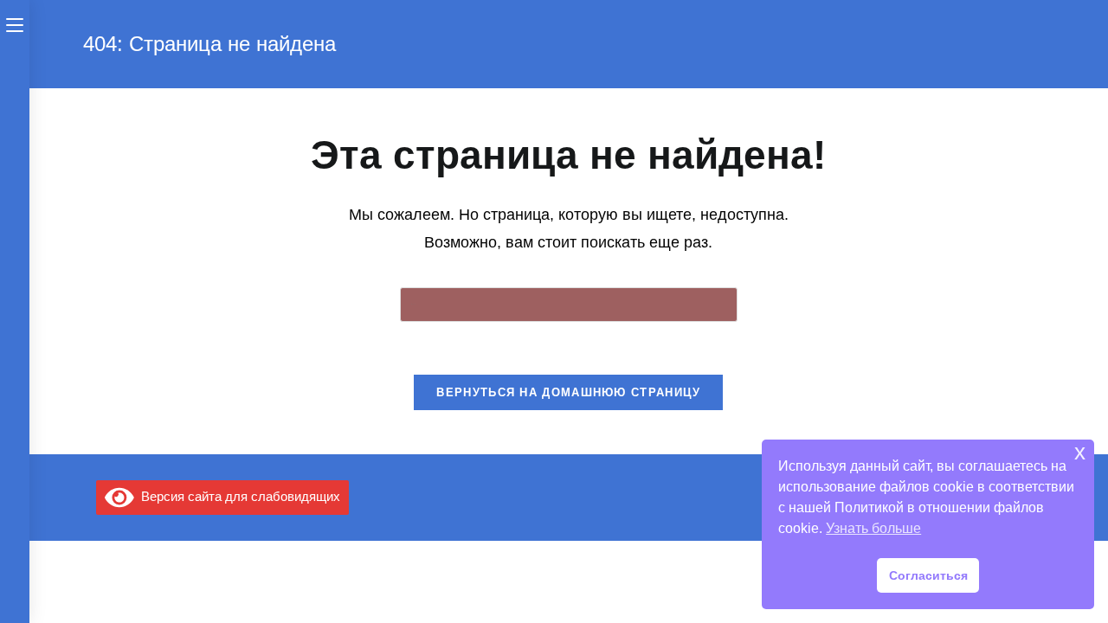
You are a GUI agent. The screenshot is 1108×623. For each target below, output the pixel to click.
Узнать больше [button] (873, 528)
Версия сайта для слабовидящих (237, 496)
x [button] (1079, 452)
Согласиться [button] (928, 575)
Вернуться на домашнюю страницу (568, 392)
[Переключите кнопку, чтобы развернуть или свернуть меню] (14, 23)
